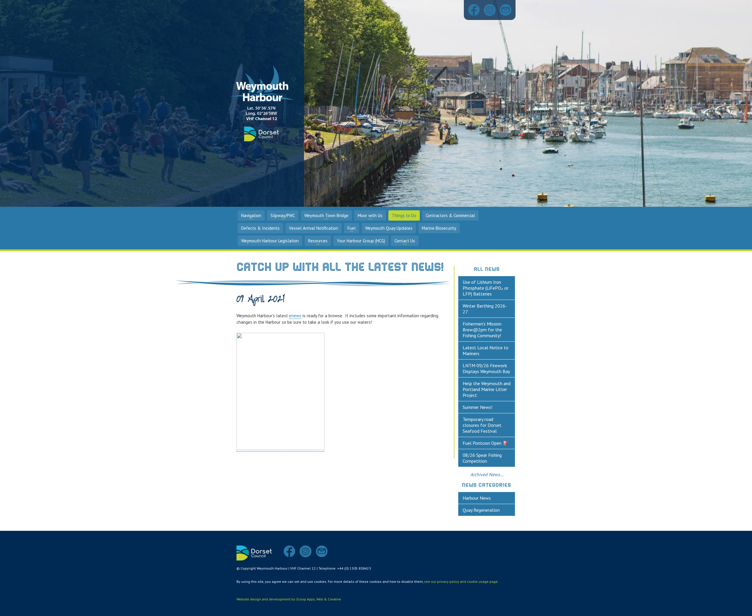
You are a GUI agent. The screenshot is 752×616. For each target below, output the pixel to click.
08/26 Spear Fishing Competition (482, 458)
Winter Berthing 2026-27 (485, 309)
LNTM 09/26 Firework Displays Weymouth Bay (486, 368)
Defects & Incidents (260, 228)
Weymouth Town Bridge (326, 215)
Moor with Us (370, 215)
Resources (318, 241)
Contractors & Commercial (450, 215)
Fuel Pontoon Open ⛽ (485, 443)
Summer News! (477, 407)
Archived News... (486, 474)
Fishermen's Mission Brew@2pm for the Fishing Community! (482, 329)
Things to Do (404, 215)
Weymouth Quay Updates (388, 228)
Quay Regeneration (481, 510)
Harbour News (477, 498)
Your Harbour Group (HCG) (361, 241)
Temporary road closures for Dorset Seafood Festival (482, 425)
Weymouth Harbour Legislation (270, 241)
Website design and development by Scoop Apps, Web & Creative (288, 599)
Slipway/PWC (283, 215)
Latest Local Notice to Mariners (485, 350)
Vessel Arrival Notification (313, 228)
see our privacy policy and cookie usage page (461, 581)
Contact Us (405, 241)
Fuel (352, 228)
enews (295, 315)
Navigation (251, 215)
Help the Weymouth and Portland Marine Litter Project (487, 389)
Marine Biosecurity (439, 228)
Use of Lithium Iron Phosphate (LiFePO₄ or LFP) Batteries (485, 288)
